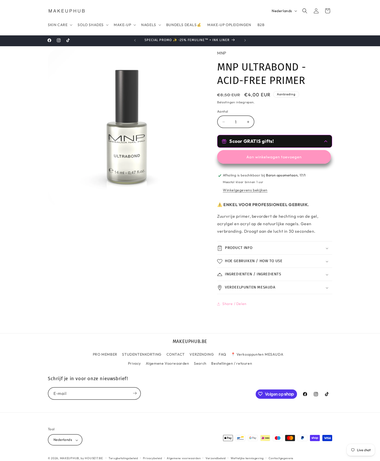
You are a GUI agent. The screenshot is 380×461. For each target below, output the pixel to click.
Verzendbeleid (216, 458)
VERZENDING (201, 354)
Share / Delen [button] (234, 303)
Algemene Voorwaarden (167, 363)
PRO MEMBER (105, 354)
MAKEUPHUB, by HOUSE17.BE (81, 458)
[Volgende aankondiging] (245, 40)
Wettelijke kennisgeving (247, 458)
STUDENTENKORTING (142, 354)
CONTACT (175, 354)
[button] (59, 24)
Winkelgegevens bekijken (245, 190)
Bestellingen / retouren (231, 363)
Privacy (134, 363)
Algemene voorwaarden (184, 458)
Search (200, 363)
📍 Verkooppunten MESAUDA (257, 354)
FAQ (222, 354)
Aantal (222, 111)
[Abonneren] (134, 393)
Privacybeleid (152, 458)
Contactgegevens (281, 458)
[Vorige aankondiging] (135, 40)
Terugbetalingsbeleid (123, 458)
